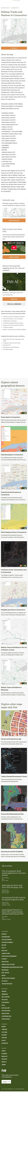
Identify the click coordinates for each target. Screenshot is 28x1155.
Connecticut (15, 7)
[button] (26, 2)
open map (14, 48)
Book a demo (14, 257)
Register (14, 299)
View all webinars (14, 304)
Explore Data (5, 7)
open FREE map (14, 220)
